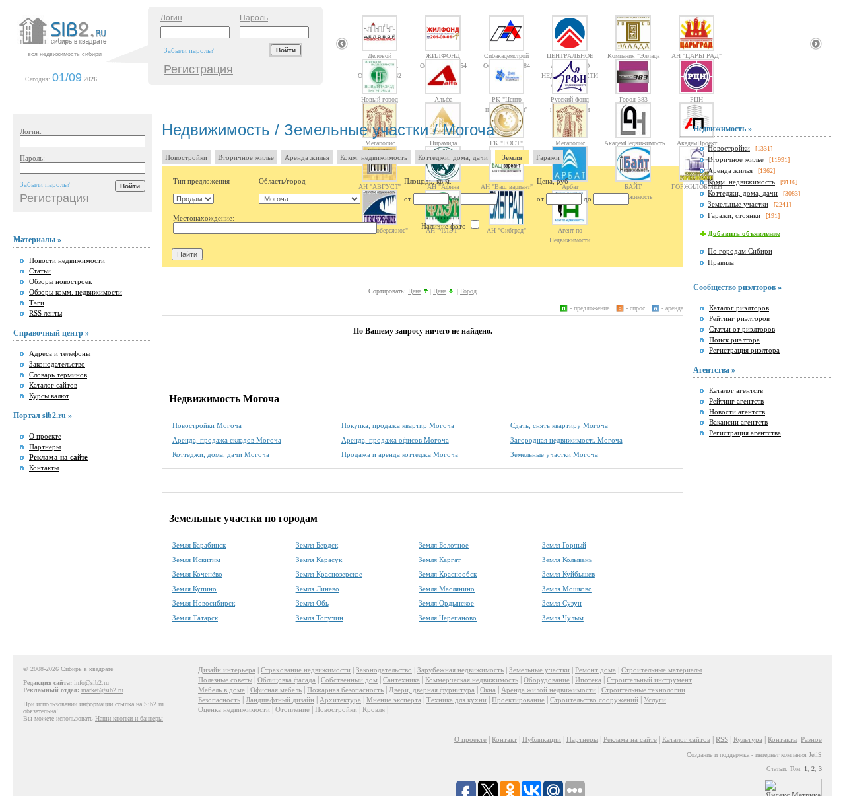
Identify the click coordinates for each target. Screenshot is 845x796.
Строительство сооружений (594, 700)
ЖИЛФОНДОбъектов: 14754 (443, 55)
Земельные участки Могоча (554, 454)
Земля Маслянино (447, 589)
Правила (721, 262)
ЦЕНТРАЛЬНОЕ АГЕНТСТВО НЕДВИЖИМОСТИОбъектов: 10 (569, 55)
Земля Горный (564, 545)
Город (468, 291)
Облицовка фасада (286, 680)
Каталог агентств (736, 390)
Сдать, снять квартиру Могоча (559, 425)
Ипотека (588, 680)
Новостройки (186, 157)
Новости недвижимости (67, 260)
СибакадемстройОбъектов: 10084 (506, 55)
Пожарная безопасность (345, 690)
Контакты (44, 468)
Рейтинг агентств (736, 401)
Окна (488, 690)
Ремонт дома (595, 670)
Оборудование (547, 680)
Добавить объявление (744, 233)
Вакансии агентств (738, 422)
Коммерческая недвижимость (471, 680)
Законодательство (57, 364)
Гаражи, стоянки (734, 215)
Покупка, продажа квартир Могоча (397, 425)
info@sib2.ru (91, 682)
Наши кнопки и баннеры (129, 718)
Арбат (570, 186)
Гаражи (548, 157)
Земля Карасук (319, 559)
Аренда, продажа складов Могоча (226, 440)
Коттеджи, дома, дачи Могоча (220, 454)
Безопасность (219, 700)
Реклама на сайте (630, 739)
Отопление (292, 709)
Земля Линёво (317, 589)
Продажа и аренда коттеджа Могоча (399, 454)
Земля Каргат (440, 559)
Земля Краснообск (448, 574)
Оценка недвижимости (234, 709)
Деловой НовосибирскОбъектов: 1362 (379, 55)
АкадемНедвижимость (633, 142)
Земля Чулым (563, 618)
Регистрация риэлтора (744, 350)
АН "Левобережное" (380, 230)
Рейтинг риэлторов (739, 318)
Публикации (541, 739)
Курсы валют (49, 396)
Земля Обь (312, 603)
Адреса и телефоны (59, 353)
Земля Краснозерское (329, 574)
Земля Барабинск (199, 545)
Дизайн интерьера (226, 670)
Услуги (655, 700)
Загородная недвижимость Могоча (566, 440)
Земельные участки (738, 204)
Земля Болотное (444, 545)
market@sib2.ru (102, 690)
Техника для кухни (456, 700)
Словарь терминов (58, 375)
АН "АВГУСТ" (379, 186)
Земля (512, 157)
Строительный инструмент (649, 680)
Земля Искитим (196, 559)
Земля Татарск (195, 618)
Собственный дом (349, 680)
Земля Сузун (562, 603)
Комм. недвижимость (373, 157)
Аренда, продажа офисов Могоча (395, 440)
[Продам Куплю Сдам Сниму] (193, 199)
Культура (747, 739)
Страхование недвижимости (306, 670)
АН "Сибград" (506, 230)
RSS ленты (45, 313)
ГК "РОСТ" (506, 142)
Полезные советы (225, 680)
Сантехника (401, 680)
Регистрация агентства (745, 433)
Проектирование (518, 700)
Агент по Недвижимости (569, 230)
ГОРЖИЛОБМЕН (696, 186)
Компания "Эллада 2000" (633, 55)
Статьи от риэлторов (742, 329)
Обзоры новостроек (60, 281)
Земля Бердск (317, 545)
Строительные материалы (661, 670)
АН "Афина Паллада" (443, 186)
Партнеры (45, 447)
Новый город (379, 99)
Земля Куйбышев (568, 574)
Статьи (40, 271)
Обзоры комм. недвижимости (75, 292)
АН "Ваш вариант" (507, 186)
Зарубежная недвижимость (460, 670)
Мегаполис (570, 142)
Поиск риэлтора (734, 340)
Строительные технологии (643, 690)
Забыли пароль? (189, 50)
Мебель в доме (221, 690)
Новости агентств (737, 412)
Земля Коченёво (197, 574)
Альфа (443, 99)
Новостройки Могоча (207, 425)
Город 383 (633, 99)
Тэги (36, 303)
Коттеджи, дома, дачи (453, 157)
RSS (722, 739)
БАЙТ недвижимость (633, 186)
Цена (414, 291)
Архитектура (340, 700)
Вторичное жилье (246, 157)
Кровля (373, 709)
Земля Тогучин (319, 618)
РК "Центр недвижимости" (506, 99)
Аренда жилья (307, 157)
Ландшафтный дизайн (280, 700)
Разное (811, 739)
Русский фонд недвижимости (570, 99)
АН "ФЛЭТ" (443, 230)
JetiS (815, 754)
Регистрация (198, 69)
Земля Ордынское (446, 603)
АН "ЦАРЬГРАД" (696, 55)
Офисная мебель (276, 690)
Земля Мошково (567, 589)
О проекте (45, 436)
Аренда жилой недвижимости (548, 690)
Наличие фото (444, 226)
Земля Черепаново (448, 618)
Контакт (504, 739)
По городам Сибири (740, 251)
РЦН (696, 99)
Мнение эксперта (393, 700)
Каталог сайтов (53, 385)
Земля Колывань (567, 559)
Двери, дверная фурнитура (432, 690)
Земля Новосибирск (203, 603)
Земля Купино (194, 589)
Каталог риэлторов (739, 308)
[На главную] (82, 46)
